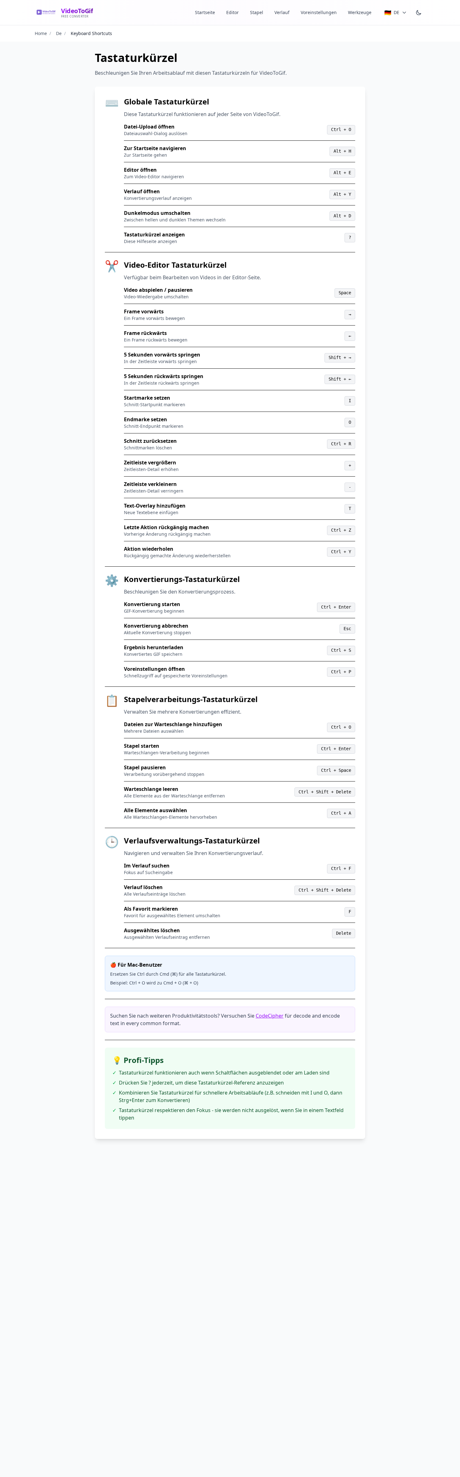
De (59, 33)
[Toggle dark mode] (418, 12)
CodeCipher (270, 1015)
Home (41, 33)
